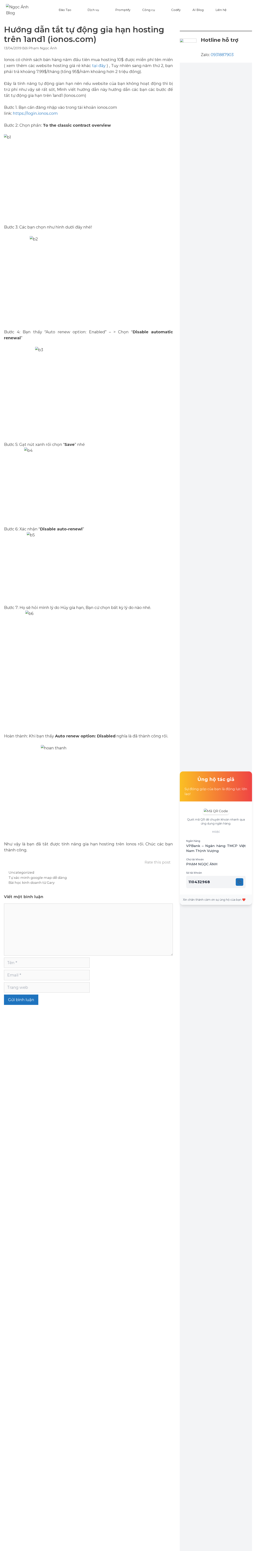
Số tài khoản (194, 872)
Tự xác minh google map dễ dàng (38, 878)
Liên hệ (221, 10)
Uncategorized (21, 872)
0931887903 (222, 54)
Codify (176, 10)
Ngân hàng (193, 840)
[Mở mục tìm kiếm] (240, 10)
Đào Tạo (65, 10)
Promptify (122, 10)
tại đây (99, 65)
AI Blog (198, 10)
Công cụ (148, 10)
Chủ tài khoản (195, 859)
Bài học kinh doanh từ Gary (32, 883)
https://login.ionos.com (35, 113)
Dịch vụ (93, 10)
